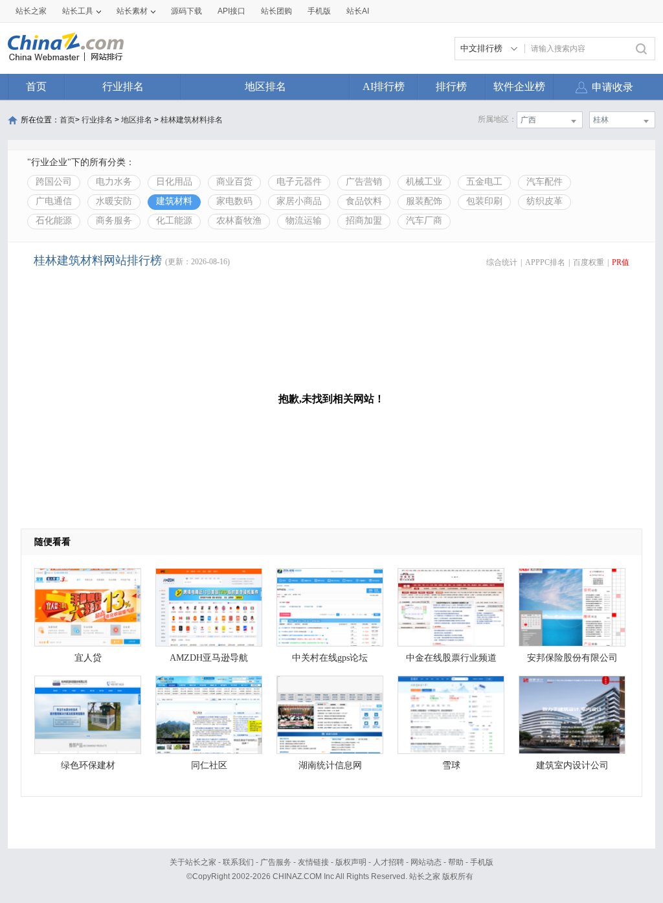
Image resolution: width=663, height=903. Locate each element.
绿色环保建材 (88, 765)
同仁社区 (209, 765)
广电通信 (54, 201)
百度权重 (588, 262)
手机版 (481, 862)
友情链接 (313, 862)
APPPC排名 (545, 262)
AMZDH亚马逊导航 (209, 658)
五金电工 (484, 182)
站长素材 (132, 11)
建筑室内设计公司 (572, 765)
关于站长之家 (193, 862)
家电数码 (234, 201)
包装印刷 (484, 201)
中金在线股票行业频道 (451, 658)
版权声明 (350, 862)
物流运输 (304, 220)
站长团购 (276, 11)
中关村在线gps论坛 (330, 658)
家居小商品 (299, 201)
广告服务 (275, 862)
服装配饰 (424, 201)
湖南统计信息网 (330, 765)
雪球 (451, 765)
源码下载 (186, 11)
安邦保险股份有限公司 (572, 658)
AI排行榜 (384, 86)
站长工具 (77, 11)
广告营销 (364, 182)
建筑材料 (174, 201)
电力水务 (114, 182)
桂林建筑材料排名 (192, 119)
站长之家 (31, 11)
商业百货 (234, 182)
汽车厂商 (424, 220)
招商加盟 (364, 220)
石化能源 (54, 220)
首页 (36, 86)
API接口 (231, 11)
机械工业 (424, 182)
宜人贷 (88, 658)
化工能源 (174, 220)
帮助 (456, 862)
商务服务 (114, 220)
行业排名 (123, 86)
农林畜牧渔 (239, 220)
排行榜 (451, 86)
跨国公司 (54, 182)
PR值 (620, 262)
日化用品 (174, 182)
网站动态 (426, 862)
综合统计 (501, 262)
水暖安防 (114, 201)
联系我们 (238, 862)
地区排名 (265, 86)
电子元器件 (299, 182)
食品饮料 (364, 201)
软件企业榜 (519, 86)
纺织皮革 (544, 201)
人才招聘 (388, 862)
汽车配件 (544, 182)
